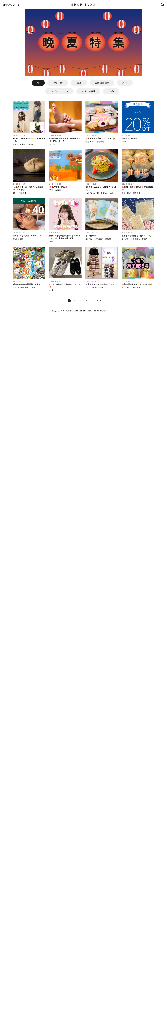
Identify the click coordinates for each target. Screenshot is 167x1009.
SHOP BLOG (83, 4)
